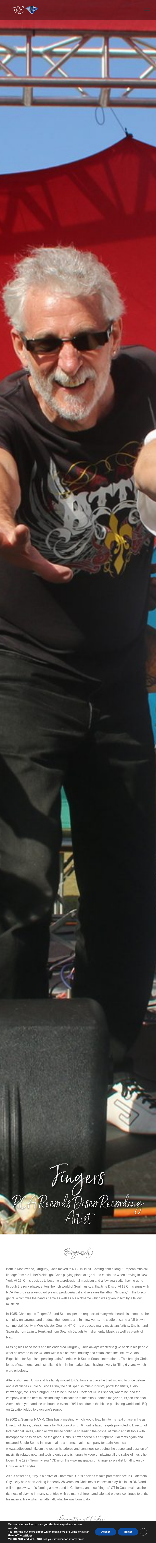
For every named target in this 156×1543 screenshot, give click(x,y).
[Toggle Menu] (147, 10)
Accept (105, 1532)
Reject (128, 1532)
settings (27, 1535)
